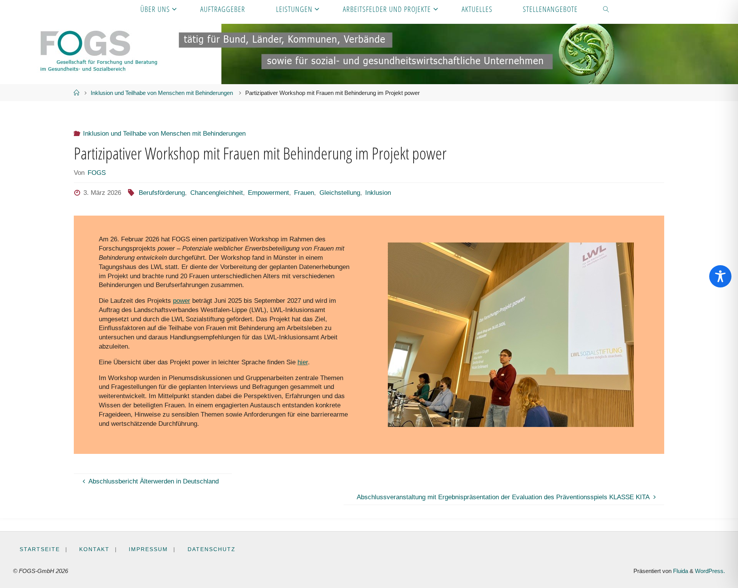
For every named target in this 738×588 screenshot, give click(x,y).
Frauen (304, 192)
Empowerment (268, 192)
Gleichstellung (339, 192)
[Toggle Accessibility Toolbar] (720, 276)
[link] (607, 8)
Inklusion (378, 192)
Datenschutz (212, 549)
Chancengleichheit (216, 192)
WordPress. (710, 571)
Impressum (148, 549)
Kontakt (94, 549)
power (181, 300)
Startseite (40, 549)
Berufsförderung (162, 192)
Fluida (680, 571)
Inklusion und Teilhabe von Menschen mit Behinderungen (162, 93)
